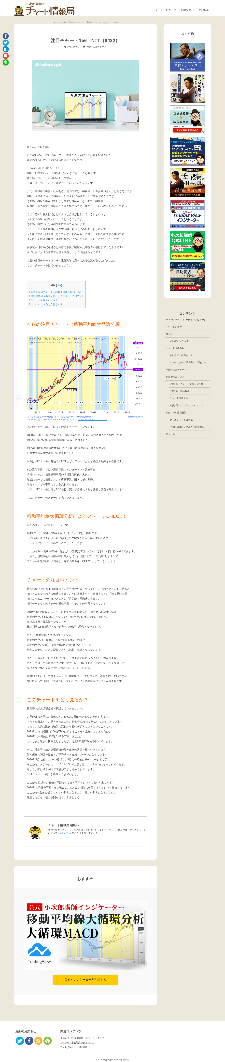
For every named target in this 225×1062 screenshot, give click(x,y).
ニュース (170, 434)
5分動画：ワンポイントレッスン (186, 405)
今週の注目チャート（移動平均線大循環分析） (56, 292)
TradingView (64, 833)
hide (59, 285)
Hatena (6, 49)
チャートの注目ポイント (43, 300)
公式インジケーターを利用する (85, 979)
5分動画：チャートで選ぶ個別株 (186, 384)
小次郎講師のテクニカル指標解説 (187, 427)
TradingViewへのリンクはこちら (92, 419)
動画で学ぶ (187, 10)
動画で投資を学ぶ (175, 376)
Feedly (47, 1041)
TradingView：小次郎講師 (73, 1047)
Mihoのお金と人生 (179, 341)
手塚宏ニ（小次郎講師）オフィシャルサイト (83, 1038)
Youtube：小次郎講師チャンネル (77, 1042)
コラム (169, 334)
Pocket (6, 56)
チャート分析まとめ (164, 10)
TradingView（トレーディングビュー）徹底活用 (188, 319)
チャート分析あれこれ (177, 348)
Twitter (6, 43)
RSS (38, 1041)
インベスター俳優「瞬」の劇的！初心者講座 (190, 362)
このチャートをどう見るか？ (46, 304)
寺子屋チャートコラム (181, 419)
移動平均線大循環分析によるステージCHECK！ (56, 296)
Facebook (6, 36)
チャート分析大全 (179, 398)
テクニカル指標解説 (176, 412)
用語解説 (204, 10)
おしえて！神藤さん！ (181, 355)
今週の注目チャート (96, 46)
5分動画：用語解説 (179, 391)
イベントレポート (175, 326)
